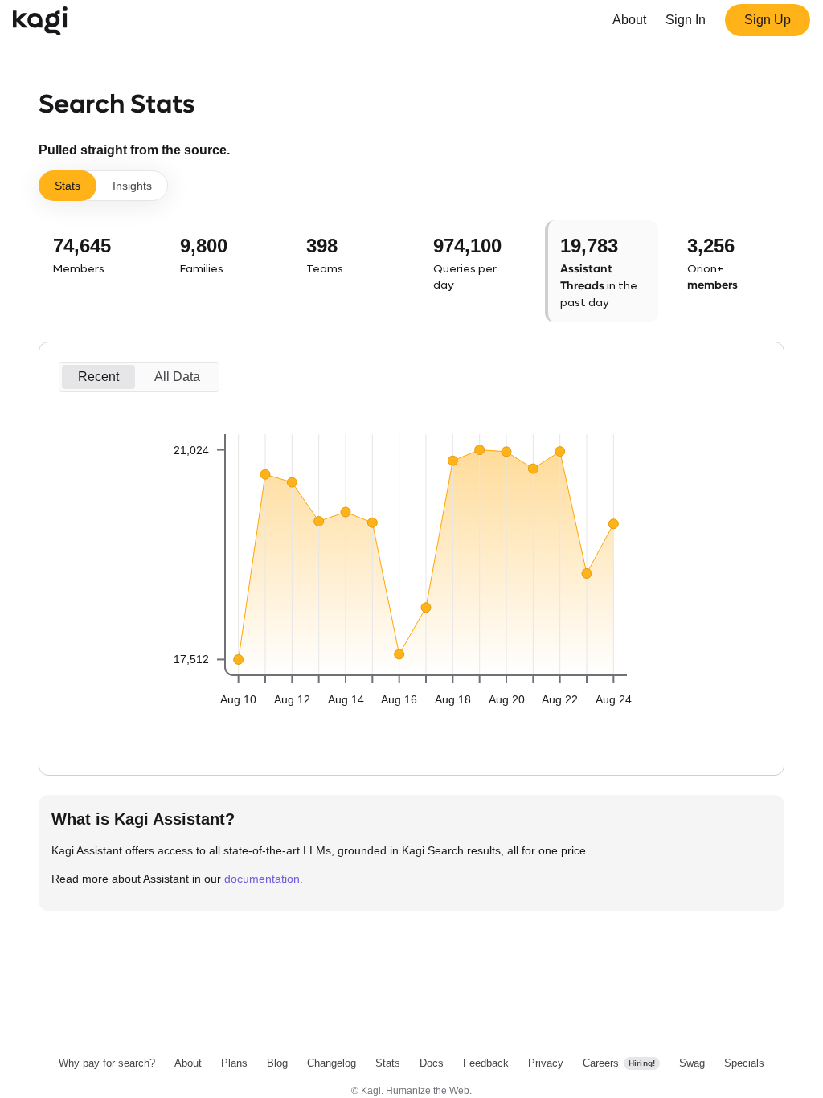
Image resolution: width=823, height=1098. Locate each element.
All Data (177, 376)
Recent (98, 376)
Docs (432, 1063)
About (629, 20)
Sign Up (767, 20)
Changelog (331, 1063)
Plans (234, 1063)
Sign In (685, 20)
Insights (132, 185)
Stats (67, 185)
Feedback (486, 1063)
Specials (744, 1063)
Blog (277, 1063)
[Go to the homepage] (43, 20)
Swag (692, 1063)
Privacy (545, 1063)
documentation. (263, 878)
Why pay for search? (107, 1063)
